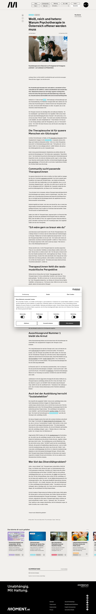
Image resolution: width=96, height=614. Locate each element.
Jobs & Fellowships (70, 601)
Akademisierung (54, 435)
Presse (51, 610)
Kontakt (52, 601)
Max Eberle (78, 15)
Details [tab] (48, 294)
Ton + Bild (65, 3)
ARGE (55, 474)
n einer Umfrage (47, 358)
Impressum (53, 604)
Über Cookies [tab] (70, 294)
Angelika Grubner (54, 411)
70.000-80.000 (35, 350)
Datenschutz (53, 607)
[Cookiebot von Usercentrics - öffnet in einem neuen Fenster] (73, 289)
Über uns (45, 6)
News (36, 3)
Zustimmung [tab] (25, 294)
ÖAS (42, 379)
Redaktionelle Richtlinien (71, 604)
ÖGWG (53, 478)
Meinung (56, 3)
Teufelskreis (50, 371)
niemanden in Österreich (56, 138)
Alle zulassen (69, 323)
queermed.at (44, 178)
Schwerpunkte (45, 3)
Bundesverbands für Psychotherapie (53, 421)
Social (75, 3)
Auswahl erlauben (48, 323)
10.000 (30, 216)
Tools (35, 6)
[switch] (39, 317)
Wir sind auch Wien (55, 274)
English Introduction (70, 607)
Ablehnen (26, 323)
